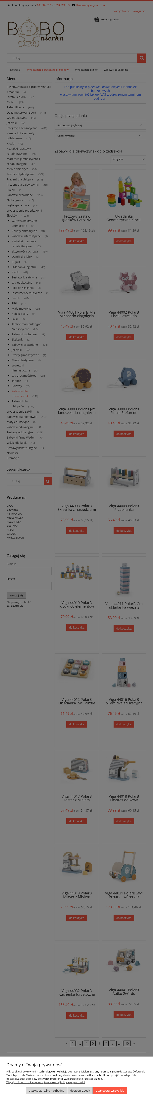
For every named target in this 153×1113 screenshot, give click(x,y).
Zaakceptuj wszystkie (110, 1090)
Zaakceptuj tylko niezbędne (46, 1090)
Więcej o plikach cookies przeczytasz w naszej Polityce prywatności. (45, 1082)
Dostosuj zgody (80, 1090)
